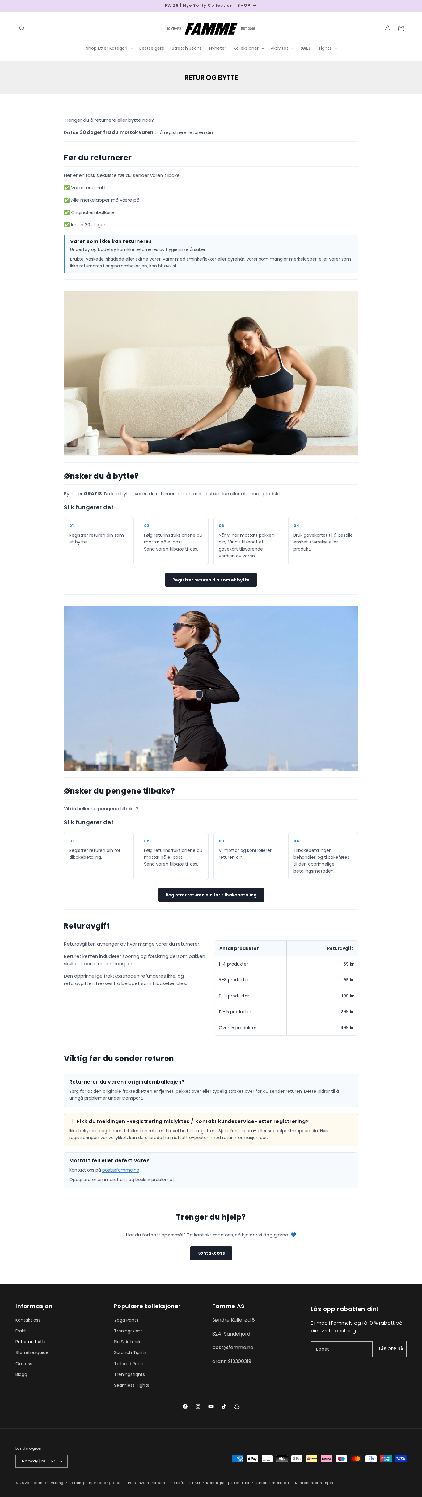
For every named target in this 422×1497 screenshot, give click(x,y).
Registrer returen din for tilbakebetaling (211, 895)
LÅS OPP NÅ (391, 1349)
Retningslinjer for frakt (228, 1482)
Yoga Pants (126, 1320)
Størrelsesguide (32, 1352)
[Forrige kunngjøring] (17, 6)
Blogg (21, 1374)
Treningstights (129, 1374)
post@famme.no (120, 1170)
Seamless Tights (131, 1385)
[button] (22, 28)
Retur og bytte (31, 1342)
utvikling (55, 1482)
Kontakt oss (211, 1253)
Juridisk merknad (272, 1482)
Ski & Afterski (127, 1342)
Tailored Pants (129, 1364)
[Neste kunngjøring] (404, 6)
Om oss (23, 1364)
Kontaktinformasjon (314, 1482)
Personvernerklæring (148, 1482)
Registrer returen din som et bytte (211, 580)
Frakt (20, 1331)
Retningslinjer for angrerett (96, 1482)
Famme (39, 1482)
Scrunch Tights (130, 1352)
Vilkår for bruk (187, 1482)
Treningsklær (128, 1331)
